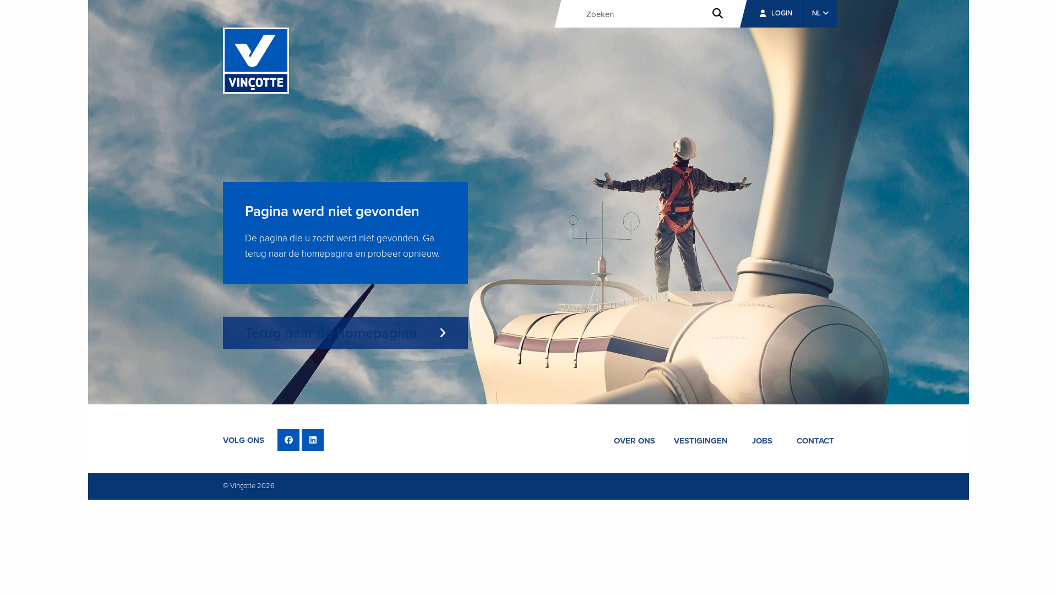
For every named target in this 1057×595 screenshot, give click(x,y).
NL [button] (817, 13)
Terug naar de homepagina (331, 333)
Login (781, 13)
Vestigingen (701, 441)
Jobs (762, 441)
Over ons (634, 441)
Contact (815, 441)
